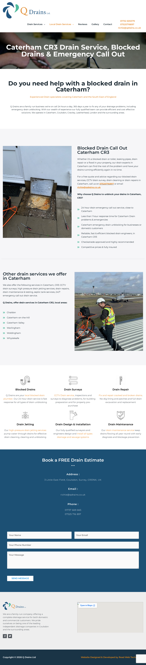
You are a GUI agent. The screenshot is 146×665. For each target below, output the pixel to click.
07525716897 (107, 183)
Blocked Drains (25, 389)
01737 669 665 (73, 510)
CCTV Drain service (64, 395)
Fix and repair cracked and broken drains (120, 395)
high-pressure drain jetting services (27, 430)
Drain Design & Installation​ (73, 424)
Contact (107, 24)
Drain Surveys (73, 389)
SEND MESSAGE (20, 578)
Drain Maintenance (120, 424)
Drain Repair (120, 389)
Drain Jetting (25, 424)
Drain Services (34, 24)
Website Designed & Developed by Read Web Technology (112, 657)
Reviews (82, 24)
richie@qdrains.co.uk (73, 494)
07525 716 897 (73, 514)
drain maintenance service (120, 430)
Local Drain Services (60, 24)
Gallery (95, 24)
